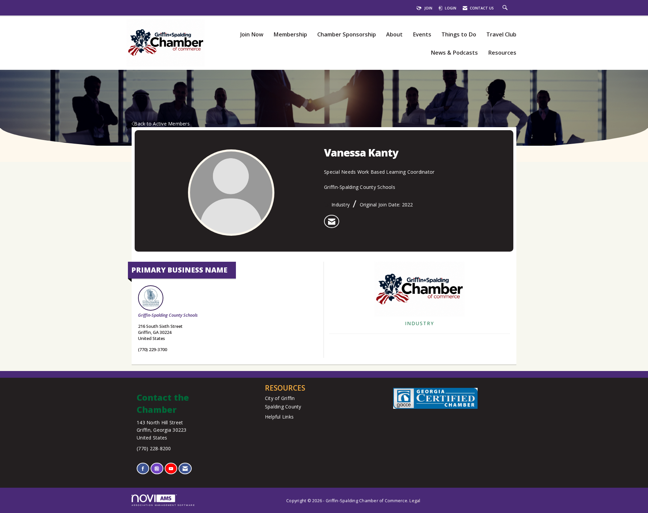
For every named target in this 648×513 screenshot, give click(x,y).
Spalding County (283, 406)
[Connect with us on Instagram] (157, 469)
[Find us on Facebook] (143, 469)
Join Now (251, 34)
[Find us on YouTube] (171, 469)
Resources (502, 52)
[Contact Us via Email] (185, 469)
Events (422, 34)
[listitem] (331, 221)
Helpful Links (279, 417)
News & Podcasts (454, 52)
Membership (290, 34)
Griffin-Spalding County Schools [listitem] (168, 315)
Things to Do (458, 34)
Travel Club (501, 34)
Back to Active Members (162, 123)
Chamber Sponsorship (346, 34)
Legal (414, 501)
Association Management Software (163, 505)
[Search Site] (506, 8)
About (394, 34)
